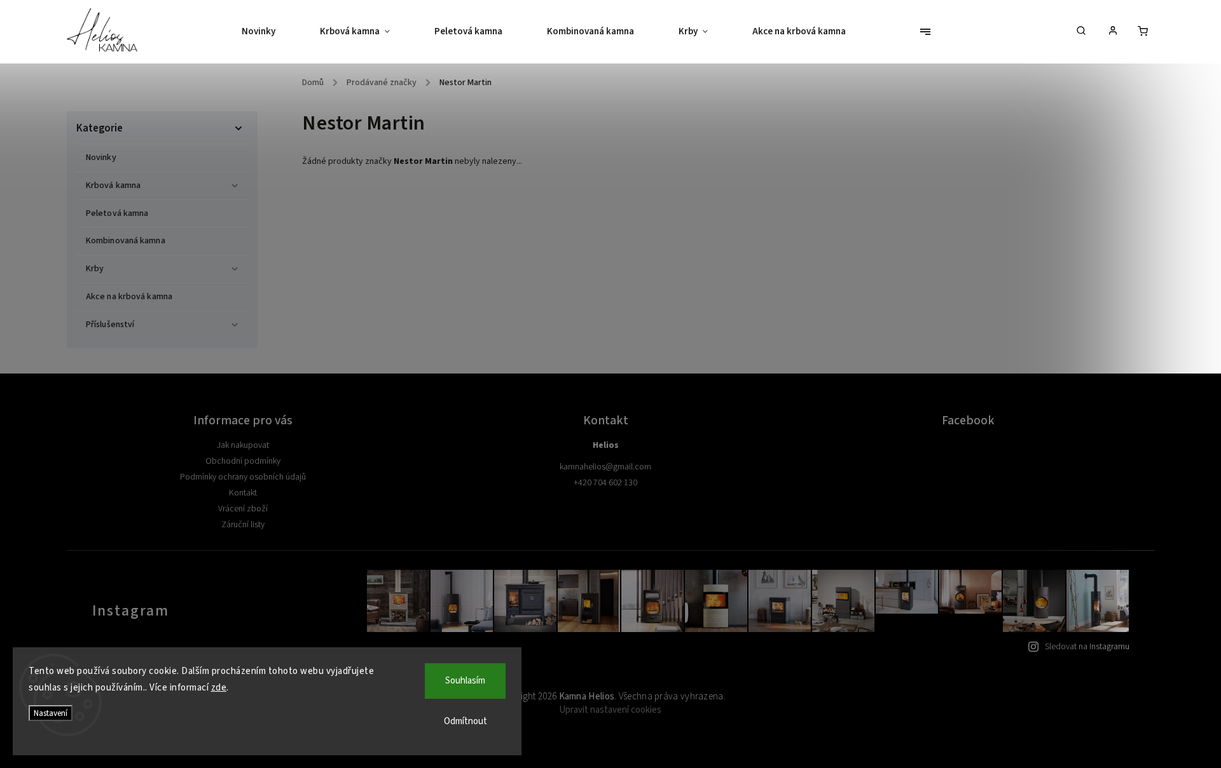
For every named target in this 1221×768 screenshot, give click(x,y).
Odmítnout (465, 721)
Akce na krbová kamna (129, 296)
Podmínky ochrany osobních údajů (243, 477)
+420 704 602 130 (605, 482)
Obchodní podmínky (242, 461)
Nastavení (50, 713)
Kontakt (243, 493)
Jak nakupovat (243, 445)
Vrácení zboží (243, 508)
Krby (95, 268)
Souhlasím (465, 680)
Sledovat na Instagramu (1087, 646)
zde (219, 687)
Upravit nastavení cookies (610, 710)
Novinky (101, 157)
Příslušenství (110, 324)
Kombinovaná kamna (125, 240)
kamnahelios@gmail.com (605, 467)
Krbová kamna (113, 185)
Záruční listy (243, 524)
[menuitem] (270, 32)
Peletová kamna (117, 213)
